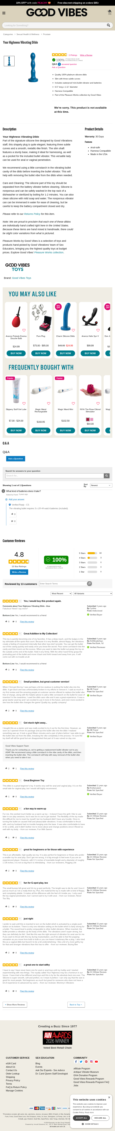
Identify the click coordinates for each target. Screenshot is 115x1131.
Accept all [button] (81, 1118)
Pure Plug (40, 336)
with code (33, 2)
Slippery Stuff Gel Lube (16, 409)
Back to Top (75, 1004)
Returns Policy (32, 214)
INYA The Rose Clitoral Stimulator (90, 410)
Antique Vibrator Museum (86, 1071)
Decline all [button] (100, 1118)
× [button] (109, 1097)
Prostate (46, 34)
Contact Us (11, 1070)
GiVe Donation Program (85, 1075)
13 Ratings (73, 55)
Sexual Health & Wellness (28, 34)
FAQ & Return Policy (16, 1087)
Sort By (86, 485)
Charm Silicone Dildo (65, 336)
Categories (8, 34)
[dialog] (91, 1111)
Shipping (10, 1077)
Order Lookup (12, 1073)
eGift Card (11, 1063)
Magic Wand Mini (65, 409)
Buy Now (16, 353)
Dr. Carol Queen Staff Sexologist (51, 1073)
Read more (89, 1112)
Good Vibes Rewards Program (88, 1078)
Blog (37, 1063)
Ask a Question (58, 67)
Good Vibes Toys (21, 278)
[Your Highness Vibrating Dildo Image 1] (33, 67)
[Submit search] (107, 475)
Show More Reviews (16, 1004)
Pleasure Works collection (48, 252)
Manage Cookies (14, 1090)
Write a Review (86, 55)
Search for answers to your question (22, 471)
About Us (10, 1066)
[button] (3, 13)
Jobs (75, 1085)
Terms (9, 1083)
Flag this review (27, 621)
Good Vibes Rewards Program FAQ (91, 1082)
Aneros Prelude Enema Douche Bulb (16, 337)
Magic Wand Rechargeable (41, 410)
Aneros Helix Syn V (90, 336)
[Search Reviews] (89, 583)
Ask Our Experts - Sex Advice (50, 1070)
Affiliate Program (81, 1068)
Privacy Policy (13, 1080)
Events (38, 1066)
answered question (69, 64)
